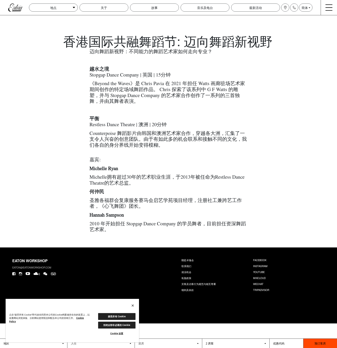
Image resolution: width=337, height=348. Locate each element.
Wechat (258, 284)
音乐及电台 (205, 7)
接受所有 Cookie (116, 316)
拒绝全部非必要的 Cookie (116, 325)
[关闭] (133, 305)
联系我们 (186, 266)
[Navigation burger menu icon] (328, 7)
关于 (104, 7)
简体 (305, 7)
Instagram (260, 266)
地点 (53, 7)
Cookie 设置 (116, 333)
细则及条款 (187, 290)
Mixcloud (259, 278)
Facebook (259, 260)
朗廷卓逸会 (187, 260)
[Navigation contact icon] (294, 8)
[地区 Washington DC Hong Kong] (33, 343)
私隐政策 (186, 278)
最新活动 (255, 7)
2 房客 (210, 343)
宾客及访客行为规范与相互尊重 (198, 284)
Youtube (259, 272)
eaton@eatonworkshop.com (31, 267)
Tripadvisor (261, 290)
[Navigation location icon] (285, 8)
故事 (154, 7)
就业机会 (186, 272)
